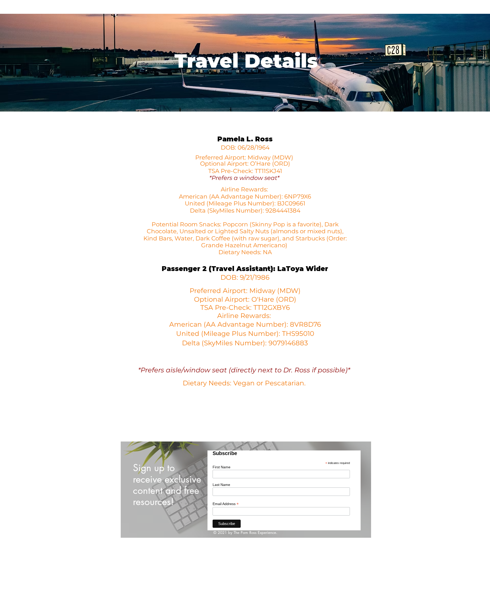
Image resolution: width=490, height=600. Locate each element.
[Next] (358, 489)
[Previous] (133, 489)
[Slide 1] (246, 526)
